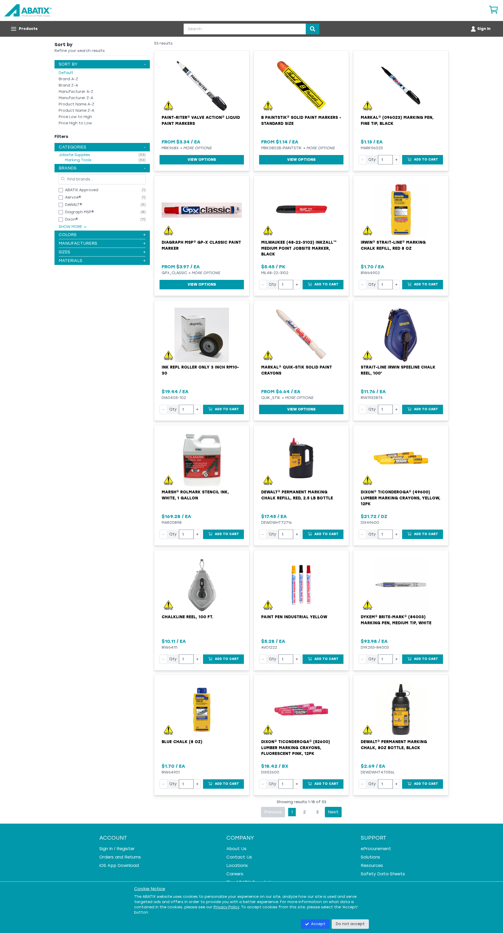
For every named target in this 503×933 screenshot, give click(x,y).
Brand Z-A (68, 85)
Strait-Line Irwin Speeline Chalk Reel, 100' (398, 370)
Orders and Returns (120, 857)
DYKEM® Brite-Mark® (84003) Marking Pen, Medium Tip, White (396, 620)
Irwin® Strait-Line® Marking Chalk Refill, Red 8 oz (393, 245)
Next (333, 811)
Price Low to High (75, 117)
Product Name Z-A (76, 110)
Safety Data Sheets (383, 873)
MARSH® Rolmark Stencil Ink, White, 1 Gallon (195, 495)
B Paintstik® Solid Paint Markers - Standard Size (301, 120)
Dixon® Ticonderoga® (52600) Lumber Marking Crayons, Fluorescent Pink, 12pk (295, 747)
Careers (234, 873)
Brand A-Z (68, 79)
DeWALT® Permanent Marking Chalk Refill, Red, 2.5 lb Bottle (297, 495)
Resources (372, 865)
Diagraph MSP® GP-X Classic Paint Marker (201, 245)
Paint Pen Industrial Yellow (294, 617)
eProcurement (376, 848)
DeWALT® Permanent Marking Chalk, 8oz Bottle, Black (394, 744)
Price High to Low (75, 123)
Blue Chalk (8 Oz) (182, 741)
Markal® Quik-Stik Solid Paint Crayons (296, 370)
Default (66, 73)
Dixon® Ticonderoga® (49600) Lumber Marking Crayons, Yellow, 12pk (400, 498)
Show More (70, 227)
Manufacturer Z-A (76, 98)
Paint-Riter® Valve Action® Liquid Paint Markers (201, 120)
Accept (318, 924)
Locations (237, 865)
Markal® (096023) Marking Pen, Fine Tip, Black (397, 120)
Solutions (370, 857)
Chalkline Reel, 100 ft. (188, 617)
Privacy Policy (226, 907)
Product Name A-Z (76, 104)
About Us (236, 848)
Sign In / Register (117, 848)
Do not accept (350, 924)
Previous (273, 811)
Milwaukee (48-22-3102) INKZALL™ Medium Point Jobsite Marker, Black (299, 248)
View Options (202, 159)
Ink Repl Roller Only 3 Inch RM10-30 (200, 370)
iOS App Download (119, 865)
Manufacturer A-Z (76, 91)
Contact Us (239, 857)
